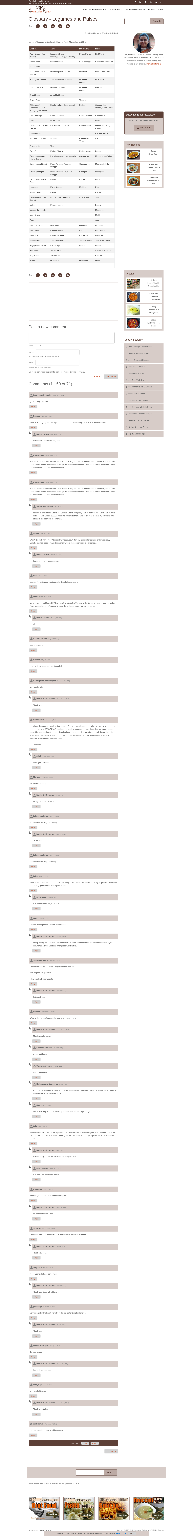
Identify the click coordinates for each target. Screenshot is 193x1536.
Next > (85, 1443)
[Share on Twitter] (45, 26)
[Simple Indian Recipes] (40, 9)
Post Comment (111, 1451)
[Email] (60, 26)
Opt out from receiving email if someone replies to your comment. (57, 372)
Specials (151, 11)
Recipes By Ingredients (136, 11)
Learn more (121, 1533)
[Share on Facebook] (38, 26)
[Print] (68, 26)
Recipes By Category (98, 11)
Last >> (94, 1443)
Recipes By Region (116, 11)
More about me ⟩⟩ (153, 64)
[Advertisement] (73, 302)
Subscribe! (145, 127)
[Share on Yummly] (53, 26)
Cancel (97, 376)
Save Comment (111, 376)
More (161, 11)
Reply (33, 406)
